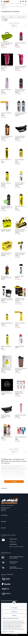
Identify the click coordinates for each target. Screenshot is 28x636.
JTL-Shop (16, 634)
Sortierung (10, 17)
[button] (20, 1)
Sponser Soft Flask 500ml (20, 415)
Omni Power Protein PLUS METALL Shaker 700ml (20, 67)
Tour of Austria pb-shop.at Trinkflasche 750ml (21, 113)
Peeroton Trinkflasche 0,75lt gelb (5, 183)
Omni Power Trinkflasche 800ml (20, 43)
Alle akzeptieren (14, 607)
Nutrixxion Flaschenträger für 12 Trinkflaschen (6, 43)
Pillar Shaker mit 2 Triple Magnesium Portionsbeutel (7, 299)
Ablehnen (14, 615)
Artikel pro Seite (20, 17)
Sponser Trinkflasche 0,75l (6, 436)
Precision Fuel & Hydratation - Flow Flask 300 (6, 277)
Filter (4, 17)
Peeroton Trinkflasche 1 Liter (20, 207)
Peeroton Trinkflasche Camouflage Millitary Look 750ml (6, 207)
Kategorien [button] (4, 488)
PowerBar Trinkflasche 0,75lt (20, 323)
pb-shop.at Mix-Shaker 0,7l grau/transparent (7, 137)
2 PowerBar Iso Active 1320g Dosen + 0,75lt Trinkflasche (19, 299)
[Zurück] (2, 26)
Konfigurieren (14, 611)
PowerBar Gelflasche (19, 346)
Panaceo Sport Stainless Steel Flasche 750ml (20, 90)
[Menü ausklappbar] (1, 1)
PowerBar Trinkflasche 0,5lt (7, 323)
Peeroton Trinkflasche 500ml (19, 160)
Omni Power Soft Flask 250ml (6, 90)
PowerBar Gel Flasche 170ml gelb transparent (6, 369)
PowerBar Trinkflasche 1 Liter (6, 347)
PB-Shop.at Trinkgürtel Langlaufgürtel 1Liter (20, 137)
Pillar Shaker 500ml (19, 276)
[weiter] (26, 26)
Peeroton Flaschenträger (6, 229)
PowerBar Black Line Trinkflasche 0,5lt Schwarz (6, 392)
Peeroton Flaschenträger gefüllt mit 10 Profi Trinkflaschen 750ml (6, 253)
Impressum (5, 631)
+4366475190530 (13, 544)
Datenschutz (11, 631)
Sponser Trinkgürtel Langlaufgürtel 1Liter (5, 415)
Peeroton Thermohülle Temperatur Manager (20, 230)
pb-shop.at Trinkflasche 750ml (6, 113)
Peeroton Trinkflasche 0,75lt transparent (19, 183)
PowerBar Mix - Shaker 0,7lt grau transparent (21, 369)
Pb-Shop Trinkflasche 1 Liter (6, 160)
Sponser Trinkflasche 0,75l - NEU (20, 437)
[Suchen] (25, 4)
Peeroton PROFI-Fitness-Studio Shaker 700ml (20, 253)
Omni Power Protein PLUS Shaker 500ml (6, 67)
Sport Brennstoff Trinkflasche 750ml (19, 392)
